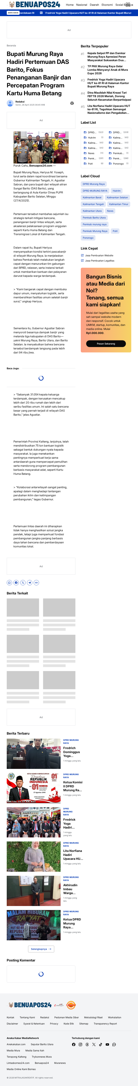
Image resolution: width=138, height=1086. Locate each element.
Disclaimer (12, 1023)
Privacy (54, 1023)
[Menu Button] (128, 4)
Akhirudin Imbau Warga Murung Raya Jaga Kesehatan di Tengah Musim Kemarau (71, 889)
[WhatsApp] (9, 582)
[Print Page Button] (72, 103)
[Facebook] (16, 582)
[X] (23, 582)
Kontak (10, 1017)
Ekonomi (107, 4)
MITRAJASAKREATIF (24, 1077)
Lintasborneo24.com (18, 1062)
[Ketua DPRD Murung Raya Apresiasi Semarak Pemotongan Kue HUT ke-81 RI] (34, 925)
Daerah (94, 4)
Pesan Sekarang (106, 343)
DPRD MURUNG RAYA (68, 811)
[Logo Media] (29, 1005)
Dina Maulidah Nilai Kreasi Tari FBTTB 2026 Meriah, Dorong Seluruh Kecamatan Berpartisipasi (109, 96)
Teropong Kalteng (16, 1056)
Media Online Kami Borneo (21, 1069)
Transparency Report (105, 1023)
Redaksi (44, 1017)
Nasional (81, 4)
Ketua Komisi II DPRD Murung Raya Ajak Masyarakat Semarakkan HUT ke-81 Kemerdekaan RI (73, 786)
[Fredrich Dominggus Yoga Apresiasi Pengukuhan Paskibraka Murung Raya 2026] (34, 754)
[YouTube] (107, 1044)
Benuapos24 (42, 1062)
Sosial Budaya (124, 4)
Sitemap (83, 1023)
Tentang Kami (27, 1017)
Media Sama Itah (34, 1050)
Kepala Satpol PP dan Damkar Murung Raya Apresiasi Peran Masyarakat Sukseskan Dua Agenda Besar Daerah (107, 56)
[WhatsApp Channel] (114, 1044)
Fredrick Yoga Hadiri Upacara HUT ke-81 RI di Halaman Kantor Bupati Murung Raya (54, 12)
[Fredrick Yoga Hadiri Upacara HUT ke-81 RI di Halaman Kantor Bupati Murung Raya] (34, 822)
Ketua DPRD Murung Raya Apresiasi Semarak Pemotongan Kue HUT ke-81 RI (72, 923)
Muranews (60, 1062)
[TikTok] (101, 1044)
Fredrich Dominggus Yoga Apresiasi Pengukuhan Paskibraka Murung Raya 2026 (72, 752)
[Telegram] (29, 582)
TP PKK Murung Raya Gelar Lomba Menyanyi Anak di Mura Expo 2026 (108, 70)
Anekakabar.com (16, 1044)
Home (70, 4)
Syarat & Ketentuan (34, 1023)
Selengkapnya (39, 949)
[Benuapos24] (34, 5)
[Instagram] (80, 1044)
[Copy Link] (36, 582)
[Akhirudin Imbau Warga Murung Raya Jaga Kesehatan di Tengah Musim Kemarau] (34, 891)
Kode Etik (69, 1023)
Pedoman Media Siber (66, 1017)
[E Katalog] (59, 1005)
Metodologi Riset (93, 1017)
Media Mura (13, 1050)
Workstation (114, 1017)
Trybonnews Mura (42, 1056)
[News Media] (71, 1005)
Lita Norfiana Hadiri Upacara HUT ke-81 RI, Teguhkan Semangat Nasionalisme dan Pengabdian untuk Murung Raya (73, 855)
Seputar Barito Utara (42, 1044)
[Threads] (87, 1044)
